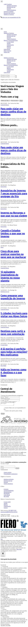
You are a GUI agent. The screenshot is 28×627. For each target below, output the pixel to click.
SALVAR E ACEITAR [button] (5, 625)
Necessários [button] (4, 615)
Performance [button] (4, 575)
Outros (9, 48)
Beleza (9, 46)
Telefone (3, 398)
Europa (9, 8)
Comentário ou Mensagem (8, 402)
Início (5, 31)
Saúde (8, 43)
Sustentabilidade (9, 490)
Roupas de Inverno (9, 13)
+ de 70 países (8, 4)
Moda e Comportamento (11, 40)
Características (5, 105)
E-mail (3, 400)
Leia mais (19, 549)
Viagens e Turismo (9, 14)
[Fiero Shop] (14, 530)
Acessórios (4, 186)
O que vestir (10, 66)
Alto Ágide (3, 365)
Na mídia (6, 496)
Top (2, 539)
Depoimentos (7, 492)
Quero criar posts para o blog (13, 411)
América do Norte (12, 5)
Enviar (2, 413)
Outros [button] (3, 608)
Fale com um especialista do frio (11, 17)
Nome (3, 397)
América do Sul (11, 7)
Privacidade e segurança (10, 474)
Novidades (7, 493)
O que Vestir (10, 42)
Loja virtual (7, 49)
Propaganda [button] (4, 596)
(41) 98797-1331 (12, 510)
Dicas (2, 247)
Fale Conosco (7, 50)
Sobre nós (6, 52)
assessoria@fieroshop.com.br (9, 512)
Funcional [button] (3, 565)
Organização (10, 45)
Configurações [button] (5, 551)
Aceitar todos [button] (12, 551)
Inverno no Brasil (8, 11)
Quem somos (7, 472)
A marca (6, 489)
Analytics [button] (3, 585)
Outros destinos (11, 63)
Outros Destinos (11, 10)
